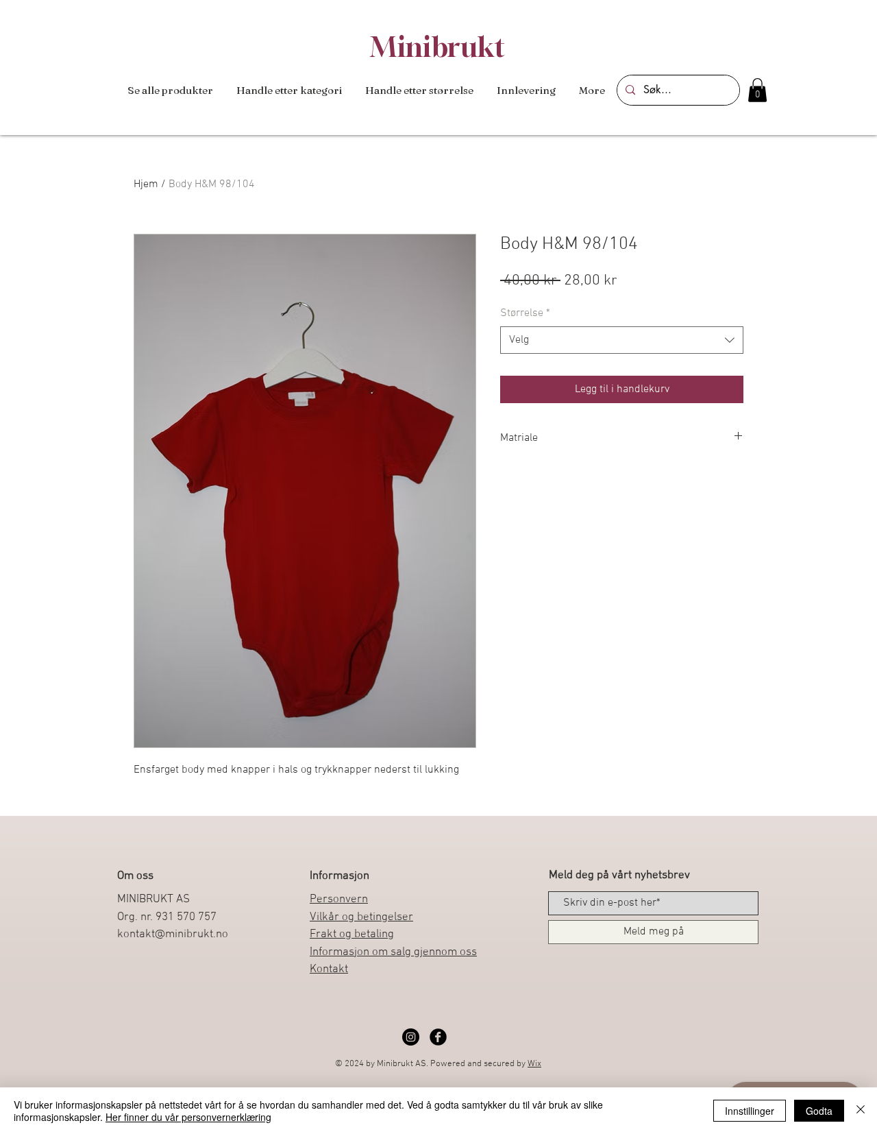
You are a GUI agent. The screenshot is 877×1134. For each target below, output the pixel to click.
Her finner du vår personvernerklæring (188, 1117)
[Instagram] (410, 1037)
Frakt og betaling (352, 934)
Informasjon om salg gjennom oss (393, 952)
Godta (819, 1111)
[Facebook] (438, 1037)
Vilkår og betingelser (361, 917)
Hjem (146, 184)
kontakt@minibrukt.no (172, 934)
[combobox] (621, 340)
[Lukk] (860, 1110)
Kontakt (329, 969)
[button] (289, 90)
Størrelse (525, 313)
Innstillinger (749, 1111)
